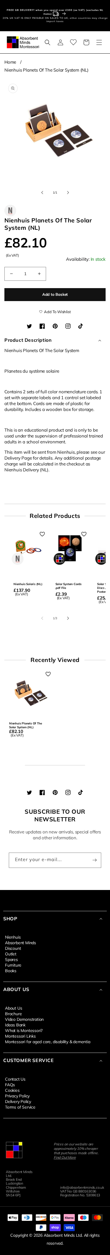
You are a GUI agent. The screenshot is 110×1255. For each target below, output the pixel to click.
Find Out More (65, 1157)
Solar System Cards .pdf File (68, 586)
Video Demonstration (24, 1019)
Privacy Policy (17, 1095)
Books (10, 970)
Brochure (13, 1013)
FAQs (10, 1084)
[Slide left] (42, 192)
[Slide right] (68, 192)
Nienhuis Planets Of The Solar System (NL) (46, 70)
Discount (13, 948)
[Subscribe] (94, 860)
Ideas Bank (15, 1024)
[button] (47, 42)
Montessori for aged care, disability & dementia (47, 1041)
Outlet (10, 953)
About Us (13, 1007)
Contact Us (15, 1078)
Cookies (12, 1090)
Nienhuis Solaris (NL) (28, 584)
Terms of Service (20, 1106)
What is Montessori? (24, 1030)
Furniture (13, 964)
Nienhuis (13, 936)
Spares (11, 959)
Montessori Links (20, 1035)
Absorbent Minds (20, 942)
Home (10, 62)
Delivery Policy (18, 1101)
